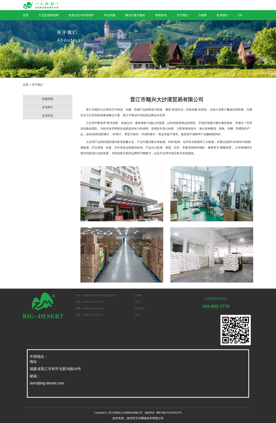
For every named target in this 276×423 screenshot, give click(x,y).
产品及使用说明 (48, 15)
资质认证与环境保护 (81, 15)
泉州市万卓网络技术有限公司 (145, 418)
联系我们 (222, 15)
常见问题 (109, 15)
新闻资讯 (161, 15)
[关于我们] (138, 49)
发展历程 (47, 98)
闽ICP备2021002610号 (169, 412)
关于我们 (182, 15)
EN (240, 15)
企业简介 (47, 107)
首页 (25, 15)
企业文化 (47, 115)
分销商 (202, 15)
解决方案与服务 (135, 15)
